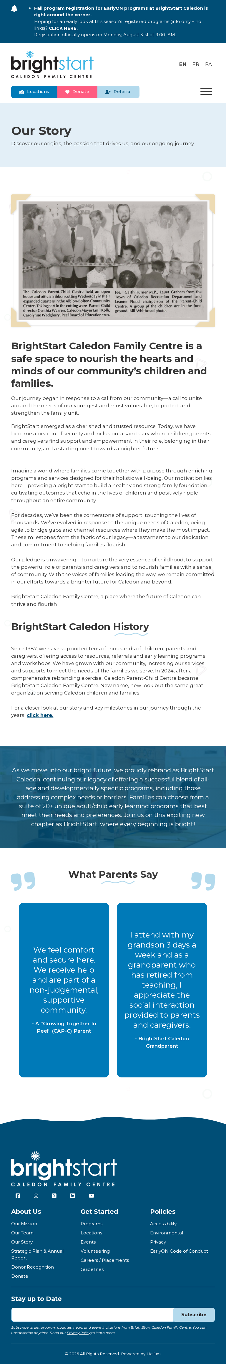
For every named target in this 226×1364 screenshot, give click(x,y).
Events (88, 1242)
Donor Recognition (32, 1267)
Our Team (22, 1233)
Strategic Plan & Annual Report (37, 1254)
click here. (40, 715)
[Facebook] (17, 1196)
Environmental (166, 1233)
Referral (123, 91)
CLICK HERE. (63, 28)
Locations (38, 91)
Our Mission (24, 1223)
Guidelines (92, 1269)
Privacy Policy (78, 1333)
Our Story (22, 1242)
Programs (91, 1223)
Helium (154, 1353)
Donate (80, 91)
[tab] (107, 1082)
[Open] (206, 91)
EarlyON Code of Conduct (179, 1251)
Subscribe (194, 1314)
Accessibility (163, 1223)
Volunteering (95, 1251)
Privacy (158, 1242)
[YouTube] (36, 1196)
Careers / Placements (105, 1260)
